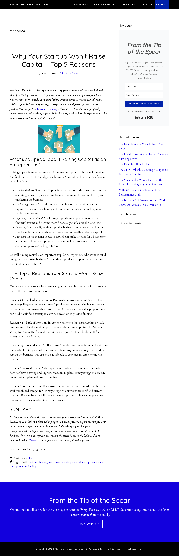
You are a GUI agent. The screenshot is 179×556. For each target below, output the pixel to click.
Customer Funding (47, 109)
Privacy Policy (129, 549)
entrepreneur (56, 462)
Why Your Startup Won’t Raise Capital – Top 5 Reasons (58, 60)
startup (14, 466)
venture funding (27, 466)
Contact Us (35, 440)
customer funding (38, 462)
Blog (30, 457)
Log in (140, 549)
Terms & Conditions (112, 549)
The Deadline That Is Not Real (137, 164)
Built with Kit (144, 117)
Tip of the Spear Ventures (29, 4)
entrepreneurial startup (77, 462)
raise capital (97, 462)
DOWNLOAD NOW (89, 524)
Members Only (95, 549)
